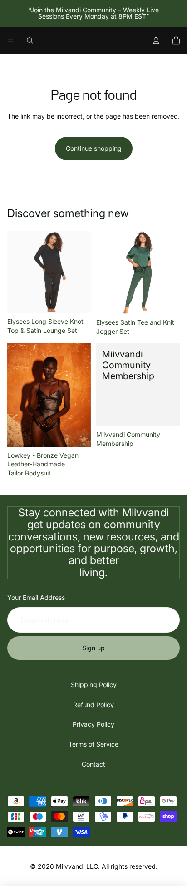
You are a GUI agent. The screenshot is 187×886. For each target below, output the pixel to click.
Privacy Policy (93, 724)
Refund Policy (93, 704)
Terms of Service (93, 744)
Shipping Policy (94, 684)
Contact (93, 764)
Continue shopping (94, 148)
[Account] (156, 40)
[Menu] (10, 40)
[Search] (30, 40)
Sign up (93, 648)
